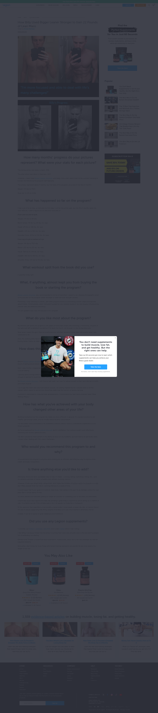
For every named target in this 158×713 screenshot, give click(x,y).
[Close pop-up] (115, 337)
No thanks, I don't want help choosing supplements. (95, 371)
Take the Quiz (96, 367)
